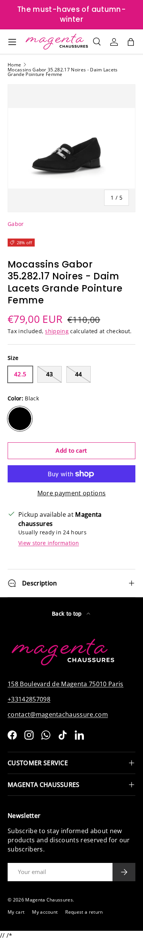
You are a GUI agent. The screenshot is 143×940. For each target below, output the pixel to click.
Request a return (84, 912)
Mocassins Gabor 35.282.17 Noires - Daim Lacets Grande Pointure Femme (63, 72)
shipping (57, 331)
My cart (16, 912)
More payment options (71, 493)
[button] (130, 42)
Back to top (68, 613)
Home (14, 65)
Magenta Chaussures (49, 899)
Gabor (16, 223)
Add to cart (71, 450)
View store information (48, 543)
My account (45, 912)
